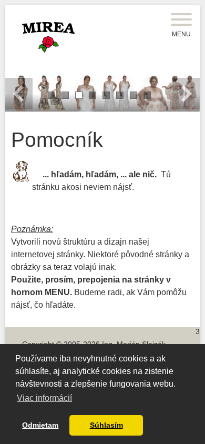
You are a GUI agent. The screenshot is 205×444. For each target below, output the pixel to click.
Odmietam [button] (40, 425)
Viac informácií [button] (44, 397)
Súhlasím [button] (106, 425)
